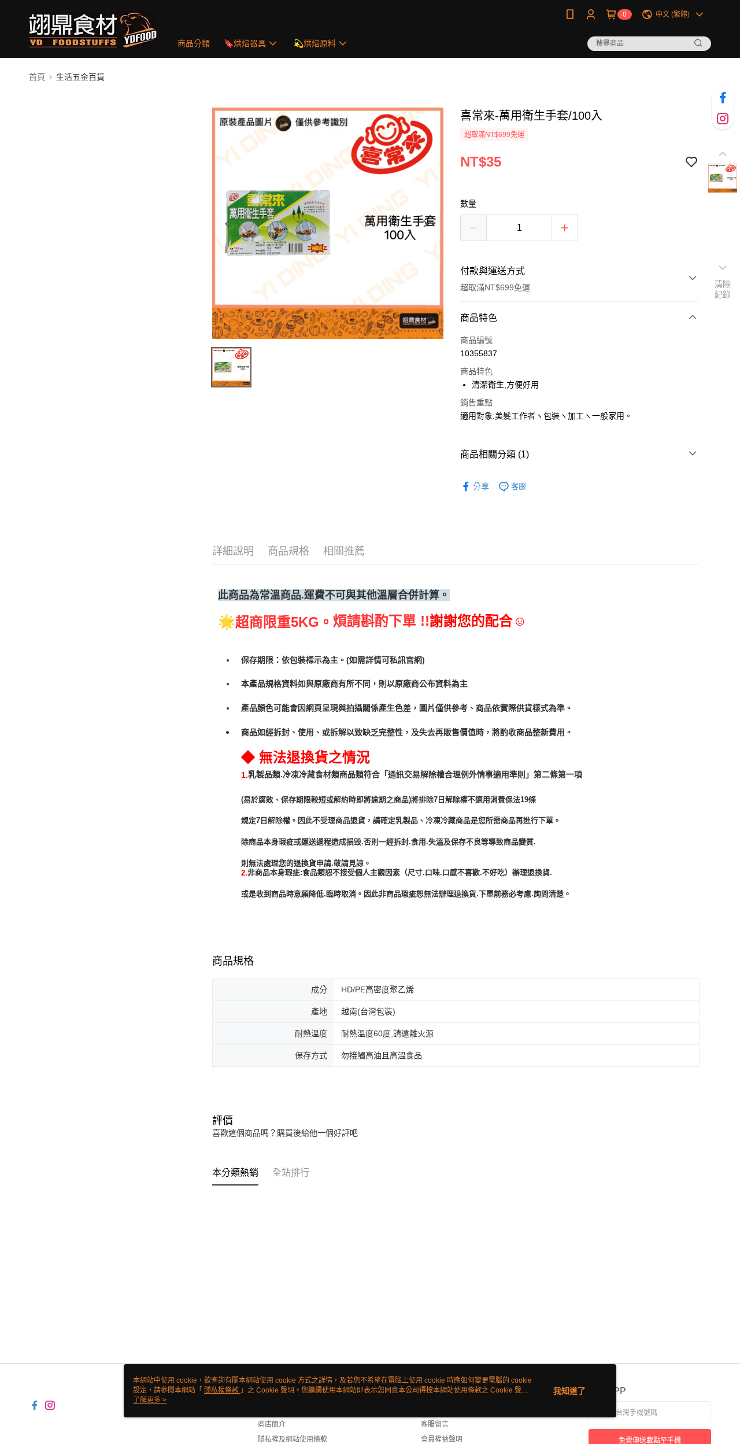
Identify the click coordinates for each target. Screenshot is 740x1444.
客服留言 (435, 1424)
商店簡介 (272, 1424)
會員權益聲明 (441, 1439)
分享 (481, 486)
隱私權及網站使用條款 (292, 1439)
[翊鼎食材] (93, 30)
